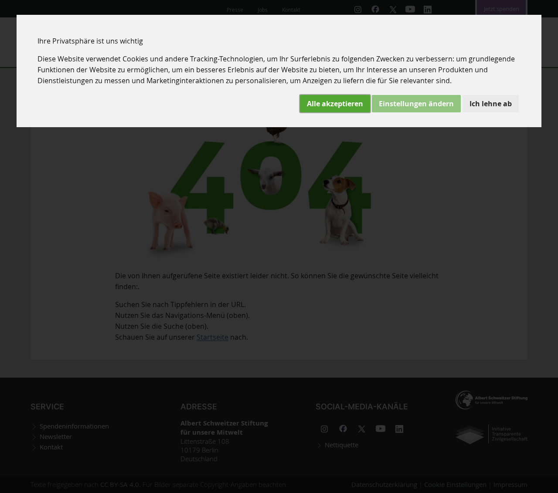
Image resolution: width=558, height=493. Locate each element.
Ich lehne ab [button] (491, 103)
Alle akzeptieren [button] (335, 103)
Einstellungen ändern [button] (416, 103)
